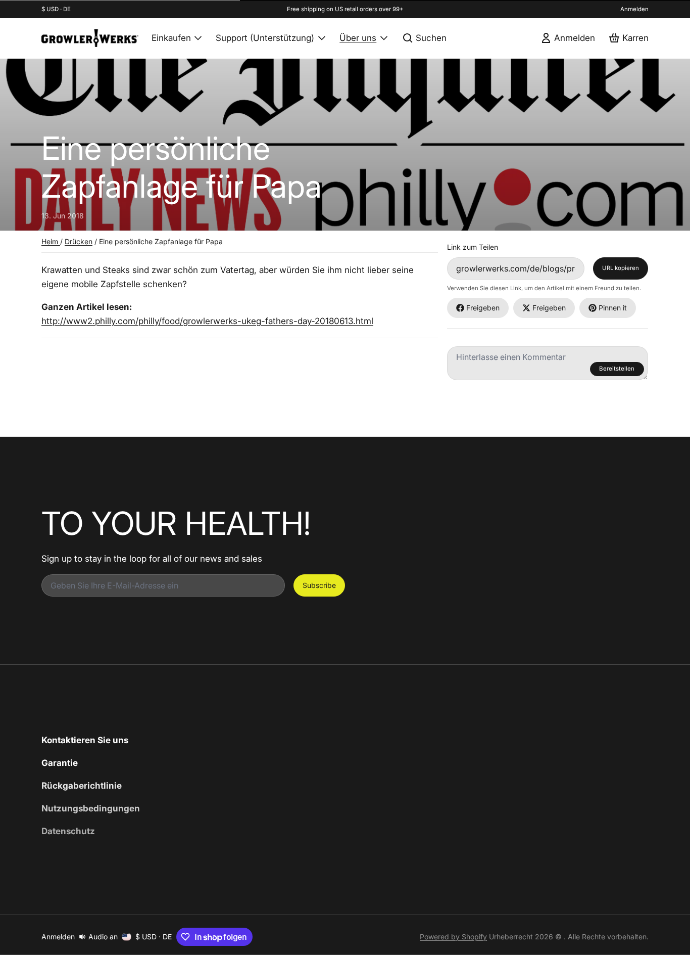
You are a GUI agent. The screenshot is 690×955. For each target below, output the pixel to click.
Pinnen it (613, 307)
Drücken (78, 241)
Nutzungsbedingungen (90, 808)
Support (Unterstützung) (265, 37)
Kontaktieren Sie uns (84, 740)
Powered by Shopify (453, 936)
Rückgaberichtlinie (81, 785)
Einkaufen (171, 37)
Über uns (357, 37)
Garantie (59, 762)
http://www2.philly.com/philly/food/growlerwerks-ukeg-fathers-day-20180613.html (207, 320)
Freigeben (483, 307)
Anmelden (634, 9)
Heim (50, 241)
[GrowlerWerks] (89, 38)
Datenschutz (68, 831)
